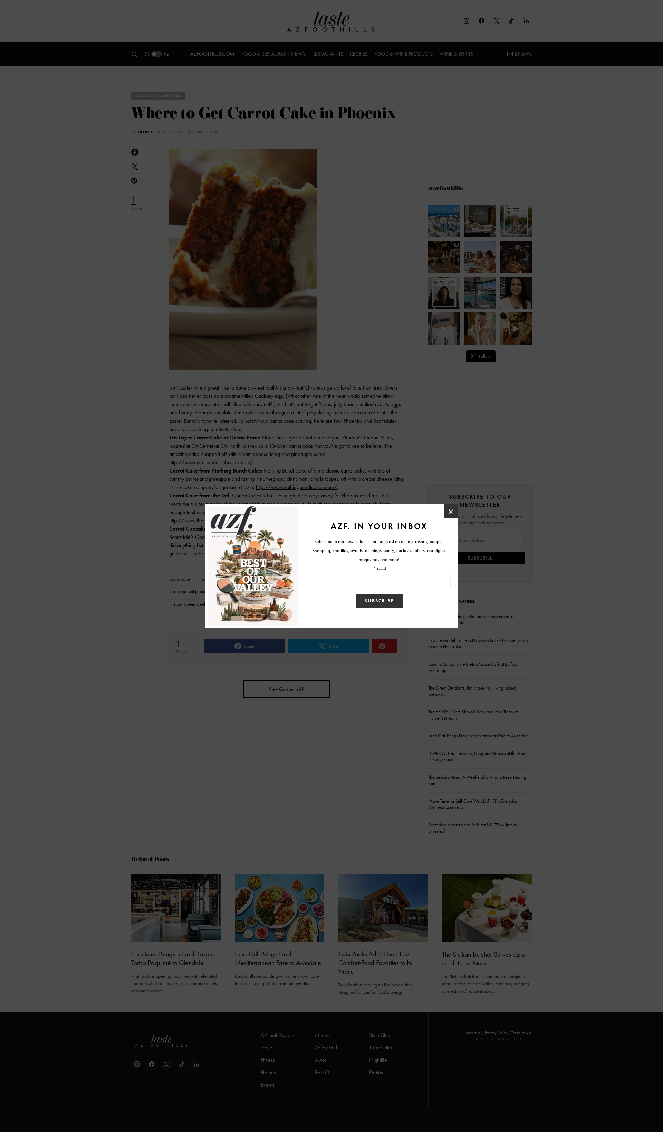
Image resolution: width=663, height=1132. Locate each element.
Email (381, 569)
